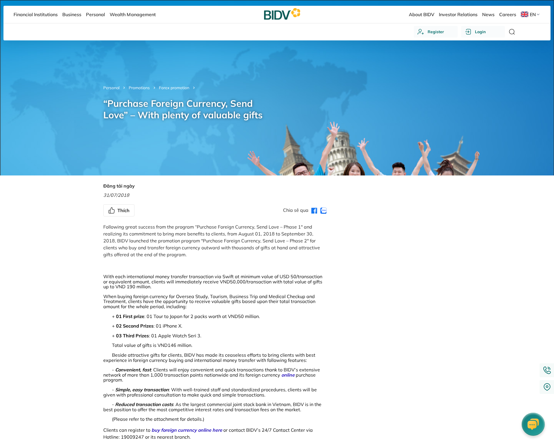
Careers (507, 14)
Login (480, 31)
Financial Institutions (36, 14)
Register (436, 31)
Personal (111, 87)
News (488, 14)
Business (71, 14)
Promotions (139, 87)
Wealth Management (133, 14)
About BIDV (421, 14)
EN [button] (533, 14)
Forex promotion (174, 87)
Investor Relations (458, 14)
